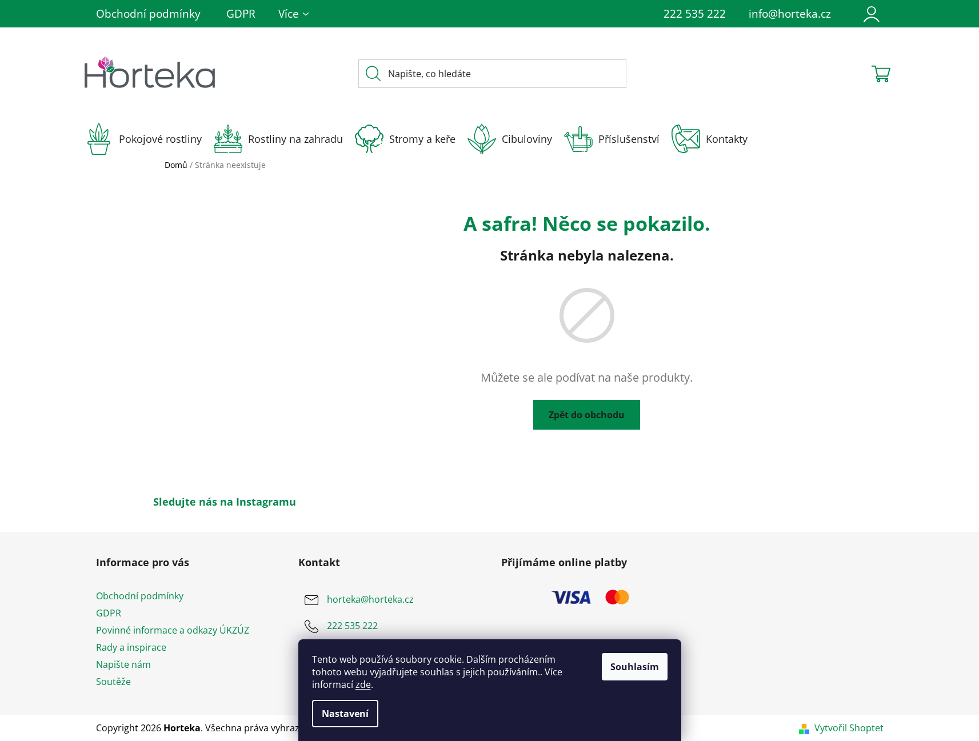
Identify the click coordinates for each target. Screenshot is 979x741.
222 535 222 (695, 13)
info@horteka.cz (790, 13)
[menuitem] (149, 138)
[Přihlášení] (872, 14)
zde (363, 684)
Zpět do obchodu (587, 414)
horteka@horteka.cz (370, 599)
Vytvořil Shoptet (849, 728)
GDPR (240, 13)
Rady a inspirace (131, 647)
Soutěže (113, 681)
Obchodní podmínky (148, 13)
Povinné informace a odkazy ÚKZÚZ (172, 630)
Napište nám (123, 664)
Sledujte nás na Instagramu (224, 501)
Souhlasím (634, 666)
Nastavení (345, 713)
